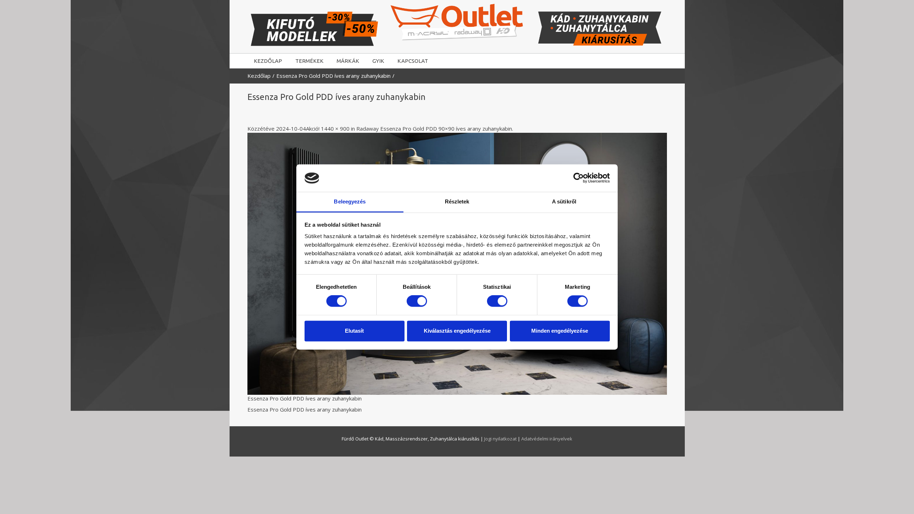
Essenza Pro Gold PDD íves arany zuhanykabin (333, 75)
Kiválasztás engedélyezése (457, 331)
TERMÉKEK (309, 61)
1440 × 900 (335, 128)
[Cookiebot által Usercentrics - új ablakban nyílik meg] (578, 178)
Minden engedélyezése (559, 331)
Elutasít (354, 331)
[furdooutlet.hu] (457, 22)
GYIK (378, 61)
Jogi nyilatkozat (501, 438)
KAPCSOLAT (412, 61)
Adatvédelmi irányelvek (546, 438)
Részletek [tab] (457, 201)
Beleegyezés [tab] (350, 201)
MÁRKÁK (348, 61)
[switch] (417, 301)
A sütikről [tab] (564, 201)
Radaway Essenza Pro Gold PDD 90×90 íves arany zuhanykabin (434, 128)
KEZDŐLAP (268, 61)
